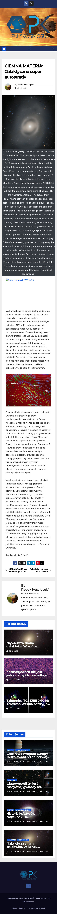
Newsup (44, 898)
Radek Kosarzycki (26, 84)
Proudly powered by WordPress (19, 898)
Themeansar (28, 902)
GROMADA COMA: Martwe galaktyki (18, 570)
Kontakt (22, 908)
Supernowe (11, 780)
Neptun (10, 810)
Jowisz (10, 750)
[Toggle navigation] (29, 49)
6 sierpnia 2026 (17, 762)
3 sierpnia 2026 (17, 821)
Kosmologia (23, 840)
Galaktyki (11, 840)
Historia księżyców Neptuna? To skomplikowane (21, 817)
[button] (53, 48)
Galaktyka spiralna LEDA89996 (39, 570)
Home (14, 908)
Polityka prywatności (36, 908)
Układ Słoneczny (22, 750)
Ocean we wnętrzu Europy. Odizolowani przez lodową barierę (27, 757)
